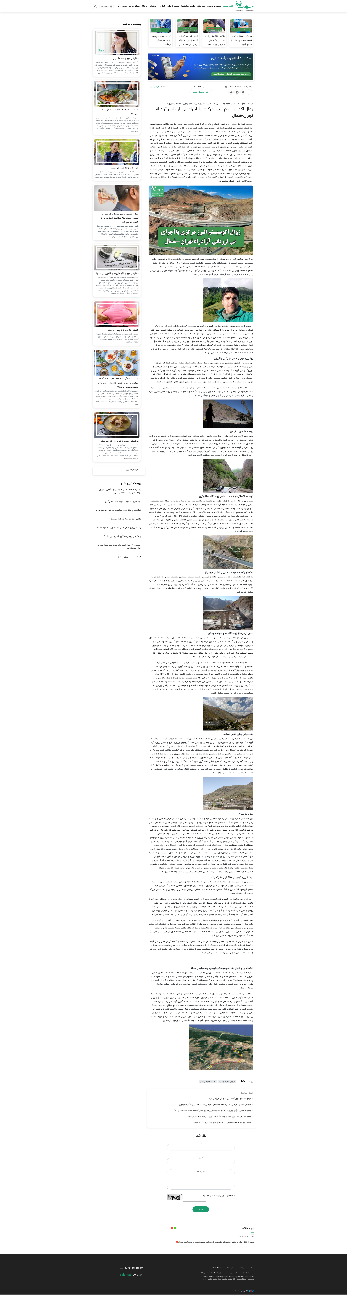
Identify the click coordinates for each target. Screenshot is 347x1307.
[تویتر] (129, 1268)
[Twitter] (243, 92)
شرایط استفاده (217, 1268)
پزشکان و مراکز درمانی (138, 6)
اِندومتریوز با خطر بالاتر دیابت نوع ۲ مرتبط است (119, 527)
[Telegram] (237, 92)
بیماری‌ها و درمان (214, 6)
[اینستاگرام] (133, 1268)
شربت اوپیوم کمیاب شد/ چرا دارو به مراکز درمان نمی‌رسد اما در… (187, 40)
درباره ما (251, 1268)
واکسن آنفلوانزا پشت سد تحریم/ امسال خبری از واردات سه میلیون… (215, 42)
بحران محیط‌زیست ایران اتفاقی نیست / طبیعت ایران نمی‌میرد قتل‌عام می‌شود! (219, 1116)
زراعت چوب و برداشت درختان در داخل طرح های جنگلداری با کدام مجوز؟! (222, 1122)
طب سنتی (201, 6)
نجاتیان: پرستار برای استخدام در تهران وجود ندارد (118, 510)
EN (118, 6)
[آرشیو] (121, 1268)
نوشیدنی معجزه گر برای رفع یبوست (120, 441)
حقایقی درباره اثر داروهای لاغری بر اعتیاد (117, 273)
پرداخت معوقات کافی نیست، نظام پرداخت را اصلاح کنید (241, 40)
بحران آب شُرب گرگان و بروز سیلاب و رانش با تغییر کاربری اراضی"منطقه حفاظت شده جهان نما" (212, 1110)
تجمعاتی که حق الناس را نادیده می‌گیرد (123, 501)
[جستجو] (95, 6)
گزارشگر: (158, 87)
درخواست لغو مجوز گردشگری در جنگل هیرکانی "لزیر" (229, 1098)
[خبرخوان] (125, 1268)
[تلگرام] (137, 1268)
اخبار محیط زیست (200, 92)
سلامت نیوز (241, 6)
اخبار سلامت (228, 6)
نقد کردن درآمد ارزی (133, 469)
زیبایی (124, 6)
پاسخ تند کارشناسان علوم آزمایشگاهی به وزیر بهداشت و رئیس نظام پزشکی (120, 491)
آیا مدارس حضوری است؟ (129, 556)
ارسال (201, 1209)
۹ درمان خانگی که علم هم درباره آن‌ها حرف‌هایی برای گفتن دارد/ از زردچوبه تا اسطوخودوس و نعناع (118, 383)
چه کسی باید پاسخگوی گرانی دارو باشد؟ (122, 536)
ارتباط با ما (240, 1268)
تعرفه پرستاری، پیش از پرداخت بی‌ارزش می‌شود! (160, 40)
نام (201, 1144)
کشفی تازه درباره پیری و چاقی (123, 330)
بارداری (163, 6)
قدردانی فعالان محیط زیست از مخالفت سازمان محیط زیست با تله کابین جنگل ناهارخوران (215, 1104)
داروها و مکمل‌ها (188, 6)
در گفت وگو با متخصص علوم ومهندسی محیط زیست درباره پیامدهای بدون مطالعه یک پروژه (210, 103)
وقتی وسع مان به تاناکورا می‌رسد (126, 518)
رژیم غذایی (153, 6)
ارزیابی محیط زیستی (227, 1081)
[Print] (231, 92)
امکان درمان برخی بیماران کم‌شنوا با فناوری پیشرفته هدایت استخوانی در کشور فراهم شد (119, 218)
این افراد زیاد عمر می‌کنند (125, 168)
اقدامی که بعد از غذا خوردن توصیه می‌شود (120, 112)
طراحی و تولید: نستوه (241, 1291)
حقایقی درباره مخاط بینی (126, 58)
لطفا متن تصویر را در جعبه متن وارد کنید (219, 1195)
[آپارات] (141, 1268)
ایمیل (201, 1158)
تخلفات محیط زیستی (208, 1081)
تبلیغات (229, 1268)
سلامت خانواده (173, 6)
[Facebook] (249, 92)
